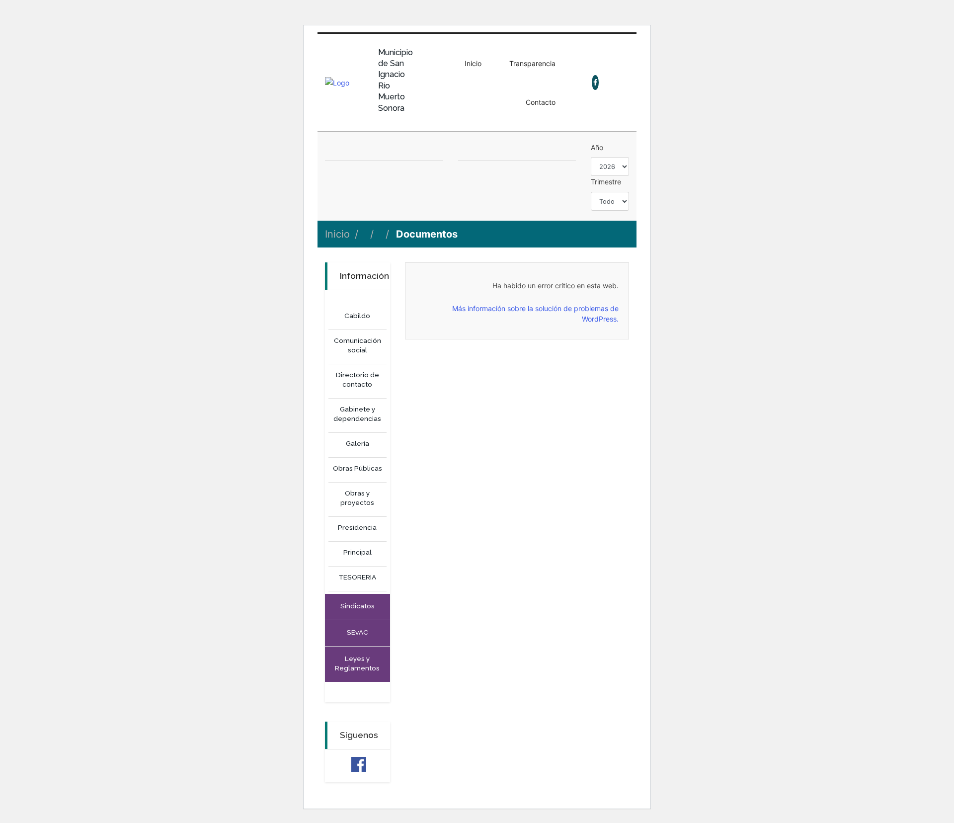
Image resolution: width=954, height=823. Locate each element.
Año (597, 147)
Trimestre (606, 181)
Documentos (427, 234)
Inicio (337, 234)
